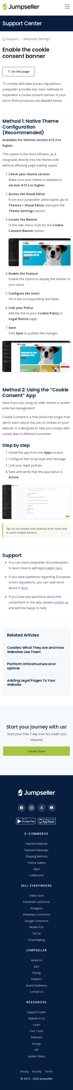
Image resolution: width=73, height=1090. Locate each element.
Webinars (36, 1037)
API (37, 1050)
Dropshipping (36, 940)
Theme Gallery (36, 863)
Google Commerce (36, 921)
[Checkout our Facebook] (21, 808)
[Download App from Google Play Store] (25, 821)
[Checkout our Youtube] (52, 808)
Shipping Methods (36, 856)
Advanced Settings (36, 39)
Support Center (36, 1012)
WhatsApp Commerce (36, 914)
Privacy (24, 1071)
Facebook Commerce (36, 902)
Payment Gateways (36, 850)
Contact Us (36, 992)
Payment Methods (36, 843)
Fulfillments (37, 875)
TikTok (36, 933)
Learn (36, 1025)
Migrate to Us (36, 1018)
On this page (20, 71)
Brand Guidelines (36, 985)
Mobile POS (36, 927)
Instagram (36, 908)
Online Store (36, 895)
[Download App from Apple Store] (47, 821)
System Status (36, 1056)
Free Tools (36, 1031)
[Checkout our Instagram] (31, 808)
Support (13, 39)
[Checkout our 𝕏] (42, 808)
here (58, 568)
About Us (36, 960)
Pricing (36, 973)
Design (36, 1043)
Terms (49, 1071)
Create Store (36, 751)
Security (36, 1071)
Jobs (36, 966)
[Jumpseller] (36, 792)
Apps (36, 869)
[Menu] (67, 7)
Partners (36, 979)
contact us (60, 602)
